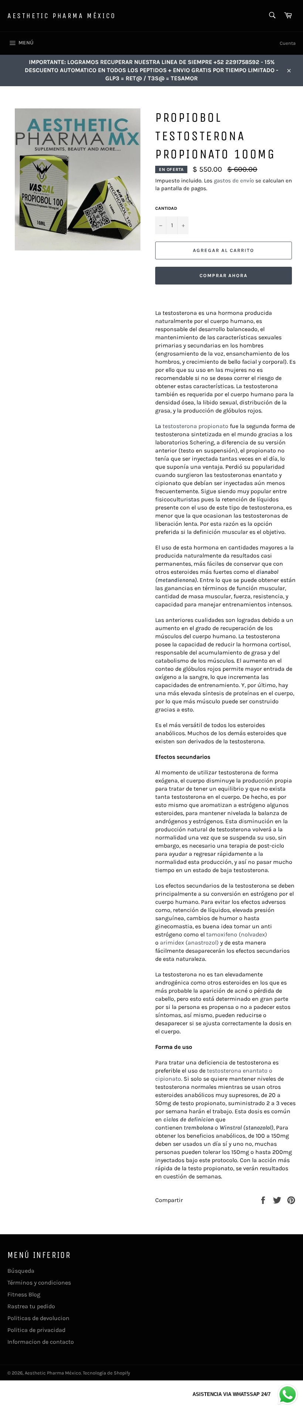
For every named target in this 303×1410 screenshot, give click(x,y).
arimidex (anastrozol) (189, 942)
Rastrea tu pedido (31, 1306)
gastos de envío (234, 180)
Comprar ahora (224, 275)
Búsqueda (20, 1270)
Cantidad (166, 208)
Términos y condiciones (39, 1282)
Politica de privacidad (36, 1329)
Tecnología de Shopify (106, 1373)
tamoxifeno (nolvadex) (236, 934)
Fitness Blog (23, 1294)
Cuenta (288, 43)
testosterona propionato (195, 426)
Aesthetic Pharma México (61, 15)
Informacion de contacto (40, 1341)
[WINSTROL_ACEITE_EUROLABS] (275, 1127)
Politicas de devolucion (38, 1318)
